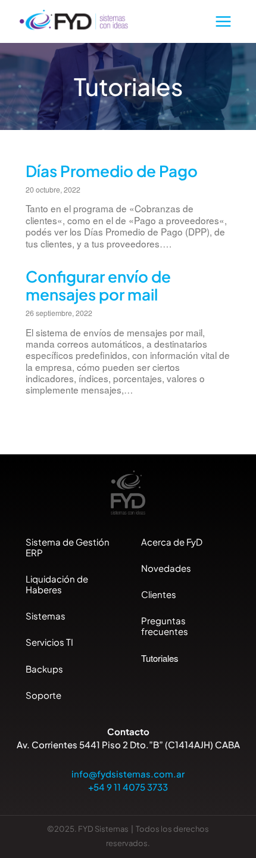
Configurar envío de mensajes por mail (98, 285)
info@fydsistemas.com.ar (128, 773)
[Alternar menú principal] (223, 21)
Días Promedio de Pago (112, 171)
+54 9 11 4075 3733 (128, 786)
